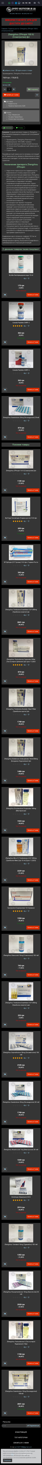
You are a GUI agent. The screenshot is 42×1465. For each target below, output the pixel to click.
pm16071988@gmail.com (23, 1447)
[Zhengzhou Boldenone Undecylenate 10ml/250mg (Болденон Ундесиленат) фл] (21, 747)
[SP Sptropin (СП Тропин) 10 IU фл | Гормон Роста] (21, 552)
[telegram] (15, 3)
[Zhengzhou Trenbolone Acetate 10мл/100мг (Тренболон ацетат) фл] (21, 697)
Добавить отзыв (9, 70)
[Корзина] (35, 3)
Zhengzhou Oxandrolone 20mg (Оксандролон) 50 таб (21, 1102)
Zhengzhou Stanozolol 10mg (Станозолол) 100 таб (21, 955)
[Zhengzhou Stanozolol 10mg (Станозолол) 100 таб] (21, 944)
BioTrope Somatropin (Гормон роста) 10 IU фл (21, 518)
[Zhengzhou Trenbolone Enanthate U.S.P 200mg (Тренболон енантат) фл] (21, 598)
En (29, 3)
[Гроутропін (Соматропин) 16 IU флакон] (21, 896)
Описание (8, 128)
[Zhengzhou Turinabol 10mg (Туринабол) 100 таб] (21, 1233)
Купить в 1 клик (12, 95)
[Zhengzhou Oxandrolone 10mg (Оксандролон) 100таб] (21, 1380)
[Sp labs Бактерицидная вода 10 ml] (21, 264)
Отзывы (20, 128)
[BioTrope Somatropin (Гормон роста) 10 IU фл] (21, 506)
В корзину (34, 89)
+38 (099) (15, 13)
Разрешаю (7, 1460)
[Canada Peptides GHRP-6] (21, 358)
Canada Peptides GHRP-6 (21, 370)
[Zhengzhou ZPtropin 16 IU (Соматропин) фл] (21, 459)
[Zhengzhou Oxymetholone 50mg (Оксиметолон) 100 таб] (21, 1041)
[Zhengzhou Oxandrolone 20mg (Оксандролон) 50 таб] (21, 1091)
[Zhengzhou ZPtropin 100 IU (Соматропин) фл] (21, 53)
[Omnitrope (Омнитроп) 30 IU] (21, 1185)
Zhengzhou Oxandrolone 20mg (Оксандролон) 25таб (21, 417)
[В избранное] (37, 95)
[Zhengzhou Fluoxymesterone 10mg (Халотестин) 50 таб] (21, 1280)
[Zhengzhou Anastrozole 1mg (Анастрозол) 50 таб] (21, 1138)
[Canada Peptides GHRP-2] (21, 311)
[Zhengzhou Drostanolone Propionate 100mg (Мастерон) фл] (21, 797)
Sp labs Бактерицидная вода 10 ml (21, 275)
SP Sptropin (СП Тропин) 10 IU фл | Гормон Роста (21, 562)
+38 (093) (27, 13)
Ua (23, 3)
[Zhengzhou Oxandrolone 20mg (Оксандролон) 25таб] (21, 406)
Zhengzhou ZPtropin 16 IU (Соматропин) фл (21, 471)
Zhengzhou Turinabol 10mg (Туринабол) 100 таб (21, 1244)
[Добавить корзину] (5, 295)
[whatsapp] (8, 3)
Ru (26, 3)
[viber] (12, 3)
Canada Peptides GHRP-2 (21, 323)
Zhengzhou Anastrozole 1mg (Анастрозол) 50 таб (21, 1150)
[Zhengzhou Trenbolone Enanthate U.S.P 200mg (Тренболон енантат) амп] (21, 991)
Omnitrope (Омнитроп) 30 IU (21, 1197)
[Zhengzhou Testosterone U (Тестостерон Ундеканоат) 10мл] (21, 1330)
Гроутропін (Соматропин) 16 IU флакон (21, 908)
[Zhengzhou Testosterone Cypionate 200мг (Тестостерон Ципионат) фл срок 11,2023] (21, 648)
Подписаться (34, 1426)
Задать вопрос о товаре (24, 70)
